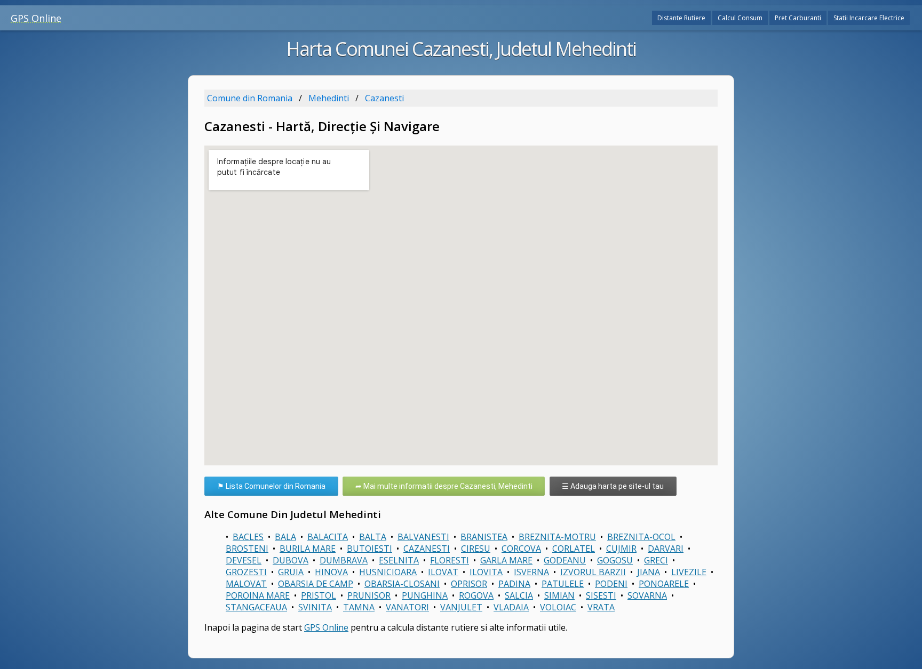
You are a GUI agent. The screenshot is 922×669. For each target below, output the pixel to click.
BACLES (248, 537)
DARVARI (665, 548)
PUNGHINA (425, 595)
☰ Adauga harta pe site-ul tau (613, 486)
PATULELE (563, 584)
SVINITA (315, 607)
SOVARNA (647, 595)
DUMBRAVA (344, 560)
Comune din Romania (249, 98)
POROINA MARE (258, 595)
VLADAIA (511, 607)
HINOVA (331, 572)
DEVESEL (243, 560)
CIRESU (475, 548)
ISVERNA (531, 572)
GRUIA (291, 572)
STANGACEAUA (256, 607)
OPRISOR (469, 584)
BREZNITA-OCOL (641, 537)
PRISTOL (318, 595)
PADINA (514, 584)
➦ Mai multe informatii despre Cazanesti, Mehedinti (443, 486)
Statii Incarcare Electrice (868, 17)
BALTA (372, 537)
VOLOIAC (558, 607)
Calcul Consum (740, 17)
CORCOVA (521, 548)
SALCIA (519, 595)
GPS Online (36, 18)
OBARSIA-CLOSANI (402, 584)
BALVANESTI (423, 537)
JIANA (648, 572)
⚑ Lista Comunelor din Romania (271, 486)
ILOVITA (486, 572)
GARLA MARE (506, 560)
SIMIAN (559, 595)
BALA (285, 537)
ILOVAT (443, 572)
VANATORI (407, 607)
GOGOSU (615, 560)
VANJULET (461, 607)
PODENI (611, 584)
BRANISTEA (483, 537)
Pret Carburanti (798, 17)
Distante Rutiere (681, 17)
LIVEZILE (688, 572)
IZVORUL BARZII (593, 572)
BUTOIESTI (369, 548)
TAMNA (359, 607)
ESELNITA (399, 560)
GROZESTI (246, 572)
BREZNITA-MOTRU (557, 537)
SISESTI (601, 595)
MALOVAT (246, 584)
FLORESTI (449, 560)
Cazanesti (384, 98)
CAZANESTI (426, 548)
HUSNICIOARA (388, 572)
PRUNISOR (369, 595)
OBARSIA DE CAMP (315, 584)
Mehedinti (328, 98)
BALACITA (327, 537)
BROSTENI (247, 548)
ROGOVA (476, 595)
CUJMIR (621, 548)
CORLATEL (573, 548)
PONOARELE (664, 584)
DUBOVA (290, 560)
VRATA (601, 607)
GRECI (656, 560)
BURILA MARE (308, 548)
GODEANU (565, 560)
